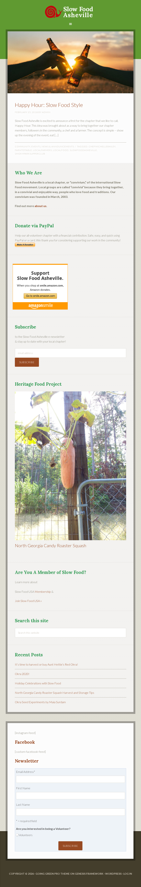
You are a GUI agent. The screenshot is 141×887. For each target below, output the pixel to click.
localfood (61, 150)
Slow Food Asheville (70, 9)
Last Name (23, 804)
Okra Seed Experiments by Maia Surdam (40, 702)
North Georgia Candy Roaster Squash (50, 545)
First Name (23, 788)
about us (40, 206)
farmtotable (23, 150)
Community (22, 146)
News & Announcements (58, 146)
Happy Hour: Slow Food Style (49, 104)
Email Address (25, 771)
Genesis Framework (89, 873)
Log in (127, 873)
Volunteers (25, 835)
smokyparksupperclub (30, 153)
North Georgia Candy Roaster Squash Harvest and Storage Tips (54, 692)
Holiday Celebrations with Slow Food (38, 683)
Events (36, 146)
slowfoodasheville (83, 150)
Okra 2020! (22, 674)
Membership (43, 591)
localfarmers (42, 150)
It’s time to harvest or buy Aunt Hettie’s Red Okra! (46, 664)
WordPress (113, 873)
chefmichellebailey (102, 146)
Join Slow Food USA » (28, 601)
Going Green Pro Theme (53, 873)
